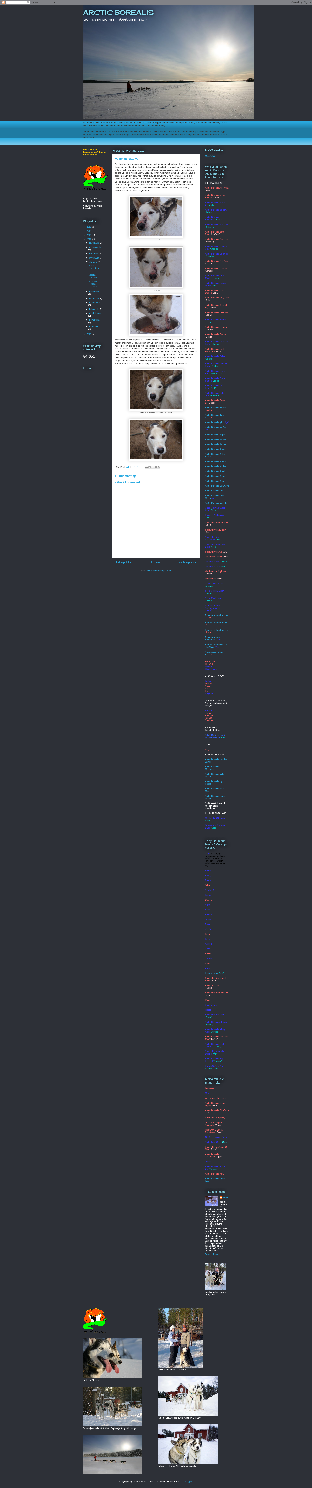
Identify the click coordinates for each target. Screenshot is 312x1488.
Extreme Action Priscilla (216, 630)
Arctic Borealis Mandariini (212, 767)
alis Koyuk (221, 471)
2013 (89, 235)
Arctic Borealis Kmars (215, 461)
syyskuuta (94, 258)
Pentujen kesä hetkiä (92, 284)
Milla (225, 1197)
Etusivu (155, 562)
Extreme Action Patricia (216, 622)
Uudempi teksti (123, 562)
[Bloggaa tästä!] (149, 467)
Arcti (207, 439)
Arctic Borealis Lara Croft (217, 486)
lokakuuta (94, 253)
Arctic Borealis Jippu (215, 434)
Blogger (188, 1481)
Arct (207, 490)
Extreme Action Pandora (216, 615)
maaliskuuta (95, 313)
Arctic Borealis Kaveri (215, 449)
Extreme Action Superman (212, 638)
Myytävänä (210, 156)
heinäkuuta (94, 292)
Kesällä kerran (92, 276)
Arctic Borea (211, 466)
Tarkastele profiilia (213, 1254)
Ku (221, 476)
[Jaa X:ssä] (152, 467)
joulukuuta (94, 243)
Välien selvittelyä (93, 268)
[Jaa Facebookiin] (155, 467)
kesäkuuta (94, 298)
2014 (89, 231)
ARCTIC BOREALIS (118, 12)
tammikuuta (94, 326)
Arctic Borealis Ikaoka (215, 407)
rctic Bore (211, 481)
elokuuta (93, 262)
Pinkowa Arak (211, 973)
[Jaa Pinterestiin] (158, 467)
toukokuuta (94, 302)
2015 (89, 227)
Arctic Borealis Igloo (214, 422)
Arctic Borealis (212, 476)
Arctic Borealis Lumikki (216, 503)
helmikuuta (94, 320)
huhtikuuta (94, 309)
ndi (223, 476)
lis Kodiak (221, 466)
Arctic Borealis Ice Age (216, 427)
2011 (89, 334)
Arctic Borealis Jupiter (215, 444)
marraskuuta (95, 247)
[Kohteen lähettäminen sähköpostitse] (146, 467)
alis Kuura (220, 481)
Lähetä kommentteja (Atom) (159, 570)
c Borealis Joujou (217, 439)
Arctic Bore (210, 471)
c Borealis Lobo (216, 490)
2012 (89, 239)
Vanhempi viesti (188, 562)
